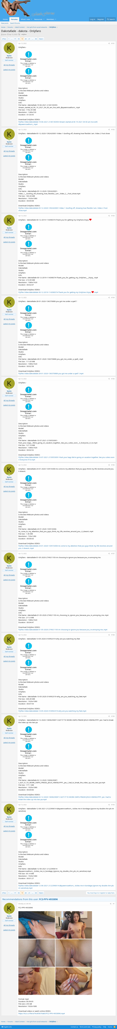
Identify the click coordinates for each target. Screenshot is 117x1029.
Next (41, 39)
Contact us (74, 1027)
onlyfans (24, 34)
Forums (14, 19)
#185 (113, 379)
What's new (25, 19)
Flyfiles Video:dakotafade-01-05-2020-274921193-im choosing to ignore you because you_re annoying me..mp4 (62, 629)
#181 (113, 43)
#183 (113, 216)
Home (5, 19)
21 (29, 39)
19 (22, 39)
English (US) (7, 1027)
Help (104, 1027)
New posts (4, 23)
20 (26, 39)
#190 (113, 805)
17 (15, 39)
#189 (113, 716)
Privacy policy (96, 1027)
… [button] (11, 39)
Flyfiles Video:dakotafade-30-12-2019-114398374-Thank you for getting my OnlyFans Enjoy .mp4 (58, 292)
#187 (113, 553)
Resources (38, 19)
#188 (113, 635)
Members (50, 19)
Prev (4, 39)
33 (36, 39)
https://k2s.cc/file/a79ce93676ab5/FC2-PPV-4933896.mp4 (41, 1013)
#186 (113, 465)
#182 (113, 130)
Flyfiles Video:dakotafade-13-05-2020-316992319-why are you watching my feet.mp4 (52, 711)
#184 (113, 298)
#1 (114, 904)
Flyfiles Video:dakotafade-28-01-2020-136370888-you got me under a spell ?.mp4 (50, 373)
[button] (31, 19)
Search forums (15, 23)
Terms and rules (85, 1027)
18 (18, 39)
